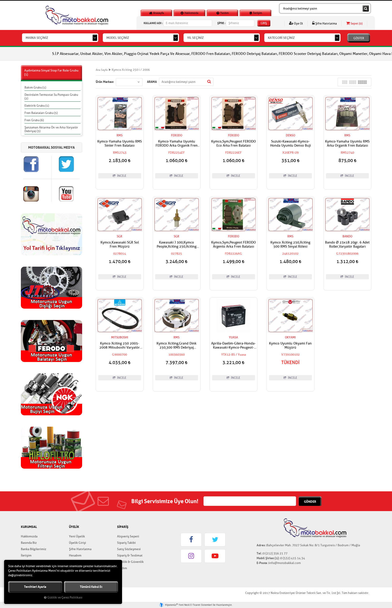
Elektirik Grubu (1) (36, 106)
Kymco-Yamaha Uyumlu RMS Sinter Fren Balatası (119, 144)
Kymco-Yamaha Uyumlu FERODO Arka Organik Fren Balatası (177, 144)
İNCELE (121, 176)
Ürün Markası (105, 82)
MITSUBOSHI (119, 337)
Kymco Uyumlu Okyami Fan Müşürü (290, 346)
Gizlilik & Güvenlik (130, 562)
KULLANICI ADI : (153, 23)
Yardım (224, 13)
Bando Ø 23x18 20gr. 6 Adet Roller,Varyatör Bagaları (347, 245)
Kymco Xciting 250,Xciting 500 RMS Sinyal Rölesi (290, 245)
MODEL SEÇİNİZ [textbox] (117, 38)
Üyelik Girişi (77, 543)
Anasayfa (158, 13)
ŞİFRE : (221, 23)
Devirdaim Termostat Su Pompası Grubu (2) (51, 96)
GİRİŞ (264, 23)
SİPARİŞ (122, 527)
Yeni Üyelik (77, 536)
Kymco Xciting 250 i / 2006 (131, 70)
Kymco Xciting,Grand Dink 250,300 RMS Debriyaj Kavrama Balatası (176, 346)
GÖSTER (358, 38)
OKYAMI (290, 337)
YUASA (233, 337)
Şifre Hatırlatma (326, 23)
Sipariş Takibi (126, 543)
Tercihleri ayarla (35, 587)
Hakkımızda (191, 13)
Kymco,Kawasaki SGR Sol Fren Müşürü (119, 245)
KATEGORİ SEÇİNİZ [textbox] (281, 38)
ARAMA (152, 82)
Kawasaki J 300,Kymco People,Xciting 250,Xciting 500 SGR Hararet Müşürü (176, 245)
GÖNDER (310, 502)
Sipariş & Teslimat (129, 555)
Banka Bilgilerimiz (33, 549)
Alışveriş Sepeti (128, 536)
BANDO (347, 236)
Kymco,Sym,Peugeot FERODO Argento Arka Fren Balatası (233, 245)
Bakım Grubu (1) (35, 87)
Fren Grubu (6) (34, 120)
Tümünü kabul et (91, 587)
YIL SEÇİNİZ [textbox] (195, 38)
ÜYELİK (74, 527)
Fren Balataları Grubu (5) (41, 113)
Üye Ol (298, 23)
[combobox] (60, 37)
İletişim (257, 13)
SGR (119, 236)
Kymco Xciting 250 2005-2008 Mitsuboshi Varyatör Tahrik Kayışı (119, 346)
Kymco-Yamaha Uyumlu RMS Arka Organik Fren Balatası (347, 144)
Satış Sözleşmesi (129, 549)
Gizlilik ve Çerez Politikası (64, 597)
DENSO (290, 135)
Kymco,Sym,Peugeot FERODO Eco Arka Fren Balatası (233, 144)
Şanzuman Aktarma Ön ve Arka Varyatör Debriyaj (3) (51, 129)
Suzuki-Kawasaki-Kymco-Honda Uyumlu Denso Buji (290, 144)
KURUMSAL (29, 527)
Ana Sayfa (102, 70)
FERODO (176, 135)
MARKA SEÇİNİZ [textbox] (37, 38)
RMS (119, 135)
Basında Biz (29, 543)
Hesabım (75, 555)
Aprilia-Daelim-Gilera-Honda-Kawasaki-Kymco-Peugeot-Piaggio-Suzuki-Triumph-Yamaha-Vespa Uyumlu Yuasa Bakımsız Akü (233, 346)
